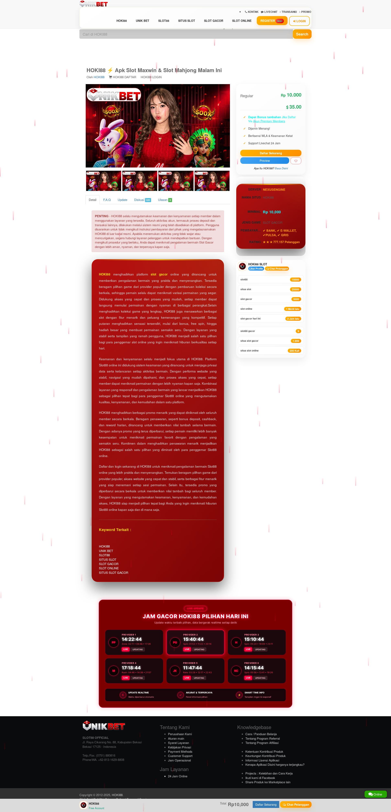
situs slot (270, 289)
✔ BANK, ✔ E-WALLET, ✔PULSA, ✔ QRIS (280, 232)
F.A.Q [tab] (107, 199)
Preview (265, 161)
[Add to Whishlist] (295, 160)
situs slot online (270, 351)
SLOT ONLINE (242, 21)
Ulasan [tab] (164, 199)
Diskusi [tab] (142, 199)
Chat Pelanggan (278, 268)
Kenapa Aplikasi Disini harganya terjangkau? (274, 764)
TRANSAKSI (289, 12)
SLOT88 (163, 21)
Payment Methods (180, 751)
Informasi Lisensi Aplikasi (262, 760)
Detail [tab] (92, 199)
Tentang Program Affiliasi (262, 742)
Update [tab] (122, 199)
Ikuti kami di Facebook (260, 778)
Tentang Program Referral (262, 738)
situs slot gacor (270, 341)
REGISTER (271, 21)
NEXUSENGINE (274, 189)
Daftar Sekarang (271, 153)
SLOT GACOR (213, 21)
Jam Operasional (179, 760)
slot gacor (159, 274)
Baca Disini (281, 168)
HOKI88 (121, 21)
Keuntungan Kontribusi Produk (265, 756)
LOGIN (301, 21)
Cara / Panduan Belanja (261, 734)
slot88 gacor (270, 331)
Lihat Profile (256, 268)
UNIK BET (142, 21)
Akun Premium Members (269, 121)
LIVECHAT (270, 12)
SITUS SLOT (186, 21)
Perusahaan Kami (180, 734)
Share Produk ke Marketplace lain (267, 782)
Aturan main (176, 738)
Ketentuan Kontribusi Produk (264, 751)
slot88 (270, 279)
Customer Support (180, 756)
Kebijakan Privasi (179, 747)
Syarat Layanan (178, 742)
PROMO (305, 12)
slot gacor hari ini (270, 319)
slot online (270, 309)
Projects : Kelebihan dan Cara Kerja (269, 773)
